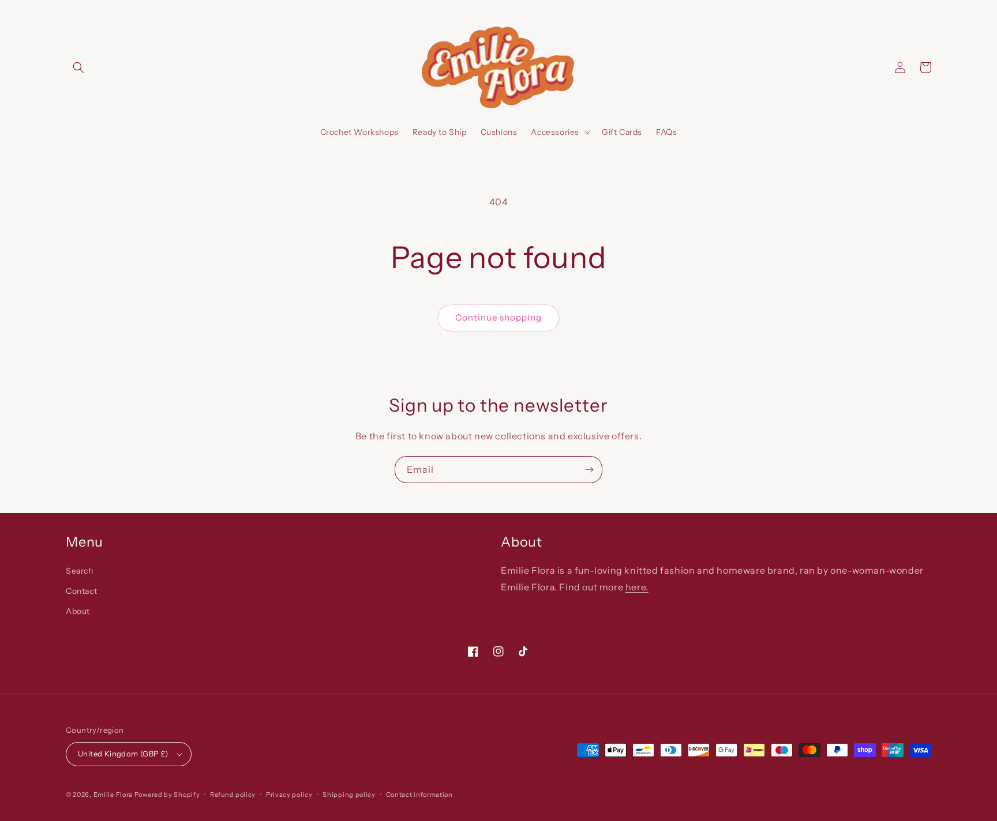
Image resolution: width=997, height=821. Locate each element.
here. (637, 587)
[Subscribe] (589, 469)
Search (79, 571)
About (78, 611)
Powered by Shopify (167, 794)
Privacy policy (289, 794)
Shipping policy (349, 794)
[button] (78, 67)
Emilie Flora (113, 794)
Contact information (419, 794)
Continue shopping (498, 317)
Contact (81, 591)
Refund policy (233, 794)
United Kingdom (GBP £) (123, 753)
